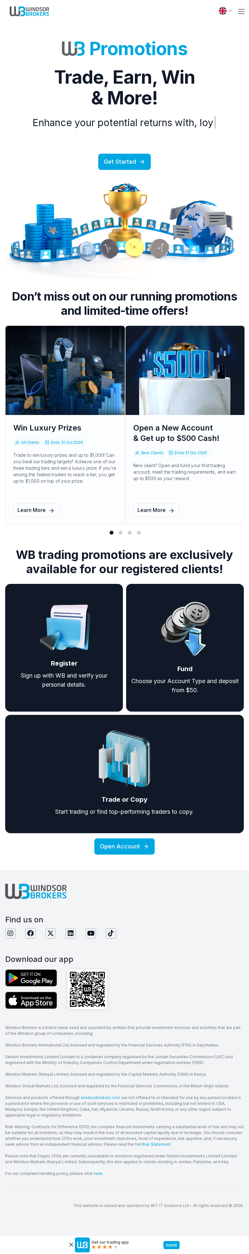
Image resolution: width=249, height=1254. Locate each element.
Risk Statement (156, 1144)
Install (171, 1245)
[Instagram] (10, 933)
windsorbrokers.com (100, 1097)
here (98, 1173)
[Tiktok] (111, 933)
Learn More (32, 510)
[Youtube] (91, 933)
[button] (241, 11)
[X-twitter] (50, 933)
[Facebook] (30, 933)
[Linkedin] (70, 933)
